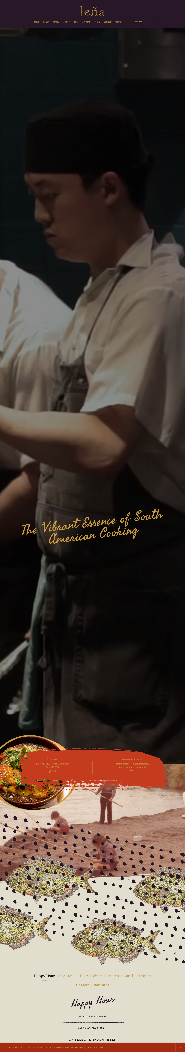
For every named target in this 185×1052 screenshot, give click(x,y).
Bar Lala (56, 22)
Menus (46, 22)
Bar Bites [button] (101, 985)
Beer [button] (84, 976)
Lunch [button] (129, 976)
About (36, 22)
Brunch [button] (112, 976)
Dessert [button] (82, 985)
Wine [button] (97, 976)
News (76, 22)
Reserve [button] (138, 22)
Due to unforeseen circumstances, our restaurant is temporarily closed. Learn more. (54, 1047)
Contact (107, 22)
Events (97, 22)
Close (180, 1047)
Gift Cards (86, 22)
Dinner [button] (145, 976)
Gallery (66, 22)
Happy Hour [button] (44, 976)
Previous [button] (161, 1047)
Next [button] (170, 1047)
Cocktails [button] (67, 976)
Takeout (118, 22)
